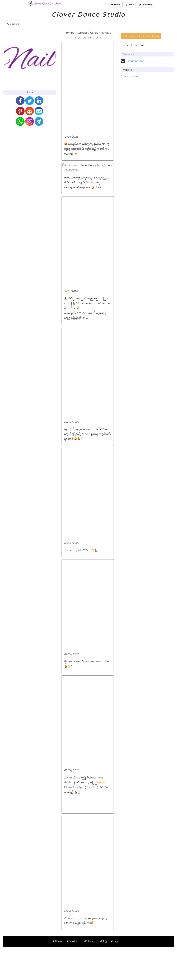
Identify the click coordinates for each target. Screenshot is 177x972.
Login (116, 941)
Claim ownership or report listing (141, 36)
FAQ (104, 941)
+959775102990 (135, 61)
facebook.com (129, 76)
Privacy (90, 941)
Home (116, 4)
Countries (146, 4)
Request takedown (133, 45)
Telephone (14, 24)
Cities (130, 4)
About (58, 941)
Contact (74, 941)
